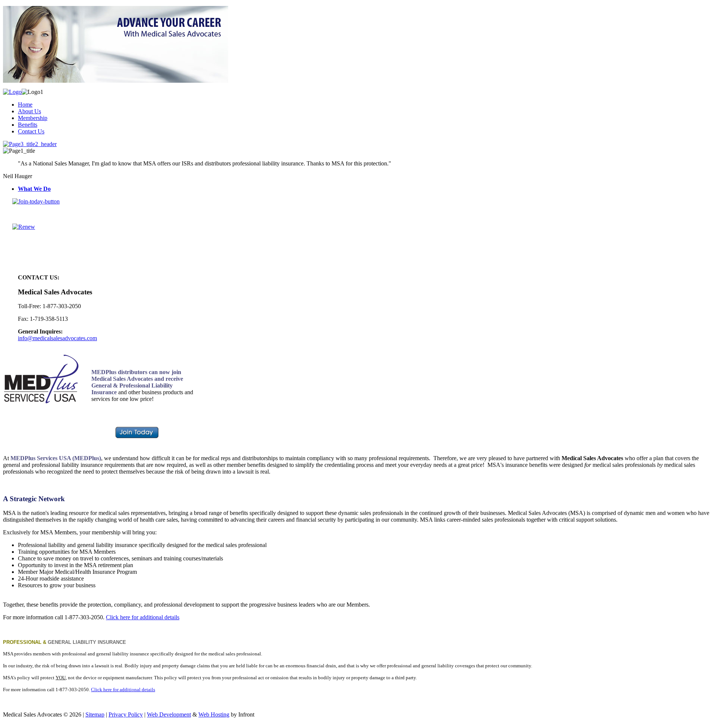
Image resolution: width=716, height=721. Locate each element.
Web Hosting (213, 714)
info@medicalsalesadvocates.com (57, 338)
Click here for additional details (142, 617)
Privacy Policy (126, 714)
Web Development (169, 714)
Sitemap (94, 714)
